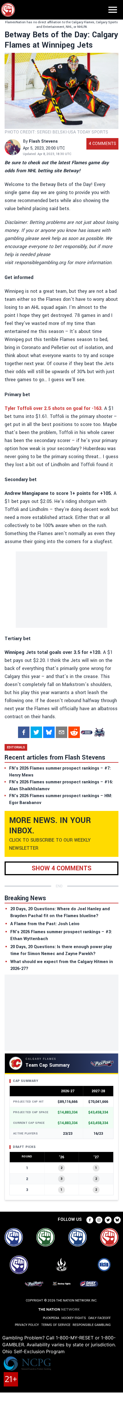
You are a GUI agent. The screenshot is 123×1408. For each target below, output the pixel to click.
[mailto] (61, 732)
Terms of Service (55, 1325)
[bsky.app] (49, 732)
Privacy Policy (27, 1325)
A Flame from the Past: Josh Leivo (45, 924)
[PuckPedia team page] (99, 732)
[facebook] (23, 732)
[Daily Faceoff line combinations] (86, 732)
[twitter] (36, 732)
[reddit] (74, 732)
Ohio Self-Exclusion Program (33, 1351)
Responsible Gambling (92, 1325)
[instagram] (99, 1220)
